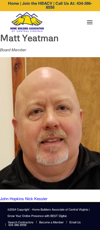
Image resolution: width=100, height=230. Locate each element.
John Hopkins (12, 198)
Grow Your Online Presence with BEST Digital (36, 216)
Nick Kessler (36, 198)
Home (13, 3)
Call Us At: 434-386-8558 (69, 5)
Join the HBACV (37, 3)
